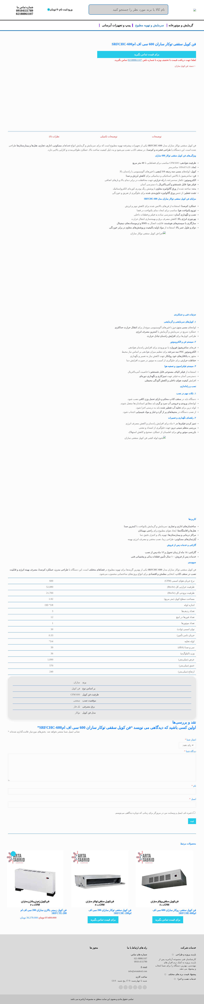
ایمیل (192, 799)
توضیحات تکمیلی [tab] (108, 136)
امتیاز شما (190, 740)
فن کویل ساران (181, 66)
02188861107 (135, 60)
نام (194, 786)
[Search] (163, 9)
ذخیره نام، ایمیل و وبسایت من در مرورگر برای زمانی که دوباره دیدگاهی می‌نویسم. (154, 813)
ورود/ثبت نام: (60, 9)
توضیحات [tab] (156, 136)
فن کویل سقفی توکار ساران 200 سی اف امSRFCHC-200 (110, 911)
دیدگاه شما (190, 751)
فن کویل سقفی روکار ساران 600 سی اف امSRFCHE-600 (174, 911)
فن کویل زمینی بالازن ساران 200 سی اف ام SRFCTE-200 (44, 911)
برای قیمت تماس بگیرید (146, 54)
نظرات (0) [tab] (54, 136)
